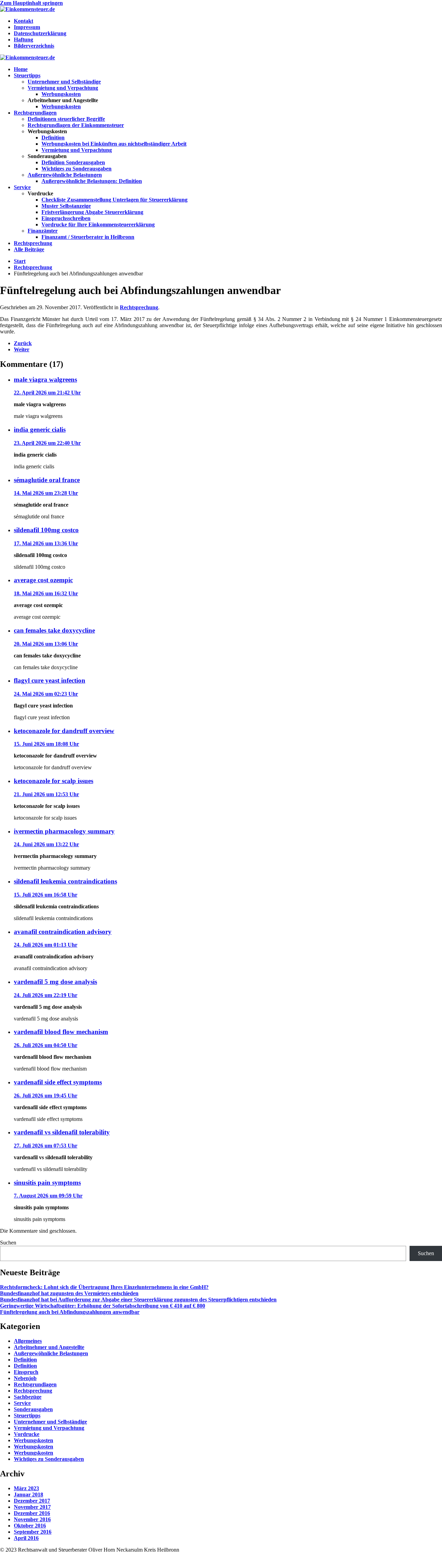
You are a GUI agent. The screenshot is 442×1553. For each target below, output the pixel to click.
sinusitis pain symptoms (47, 1182)
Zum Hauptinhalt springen (31, 3)
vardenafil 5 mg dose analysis (55, 981)
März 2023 (26, 1488)
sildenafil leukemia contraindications (65, 881)
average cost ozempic (43, 580)
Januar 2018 (28, 1494)
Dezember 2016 (32, 1513)
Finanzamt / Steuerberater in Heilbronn (87, 237)
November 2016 (32, 1519)
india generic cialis (40, 429)
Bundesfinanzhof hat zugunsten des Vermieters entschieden (69, 1293)
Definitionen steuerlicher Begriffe (66, 119)
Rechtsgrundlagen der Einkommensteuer (76, 125)
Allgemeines (28, 1341)
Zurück (23, 343)
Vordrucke (26, 1434)
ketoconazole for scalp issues (53, 780)
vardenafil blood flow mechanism (61, 1031)
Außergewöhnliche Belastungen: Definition (91, 181)
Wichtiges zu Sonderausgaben (76, 169)
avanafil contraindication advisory (63, 931)
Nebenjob (25, 1378)
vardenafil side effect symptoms (58, 1082)
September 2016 (32, 1532)
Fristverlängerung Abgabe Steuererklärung (92, 212)
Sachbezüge (27, 1397)
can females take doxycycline (54, 630)
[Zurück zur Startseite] (27, 9)
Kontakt (23, 21)
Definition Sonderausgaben (73, 162)
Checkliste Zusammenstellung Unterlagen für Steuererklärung (114, 200)
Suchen (8, 1243)
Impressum (27, 27)
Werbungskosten (61, 94)
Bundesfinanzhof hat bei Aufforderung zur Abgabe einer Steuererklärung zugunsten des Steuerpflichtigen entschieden (138, 1299)
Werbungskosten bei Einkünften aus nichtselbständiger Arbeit (113, 144)
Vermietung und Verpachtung (63, 88)
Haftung (23, 39)
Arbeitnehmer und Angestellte (49, 1347)
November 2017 (32, 1507)
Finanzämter (43, 231)
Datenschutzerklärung (40, 33)
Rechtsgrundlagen (35, 113)
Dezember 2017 (32, 1501)
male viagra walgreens (45, 379)
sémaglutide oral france (47, 480)
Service (22, 187)
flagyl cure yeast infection (49, 680)
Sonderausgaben (33, 1409)
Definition (53, 137)
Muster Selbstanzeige (66, 206)
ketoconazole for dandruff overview (64, 730)
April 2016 (26, 1538)
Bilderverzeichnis (34, 46)
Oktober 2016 (30, 1525)
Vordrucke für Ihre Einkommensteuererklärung (98, 224)
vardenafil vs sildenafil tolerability (62, 1132)
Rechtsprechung (33, 243)
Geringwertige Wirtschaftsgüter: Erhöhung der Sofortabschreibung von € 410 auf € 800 (102, 1306)
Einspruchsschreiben (65, 218)
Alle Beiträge (29, 249)
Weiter (21, 349)
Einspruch (26, 1372)
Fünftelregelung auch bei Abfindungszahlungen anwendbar (70, 1312)
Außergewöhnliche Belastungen (65, 175)
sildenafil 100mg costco (46, 530)
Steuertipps (27, 75)
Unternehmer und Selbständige (64, 82)
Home (21, 69)
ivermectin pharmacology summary (64, 831)
